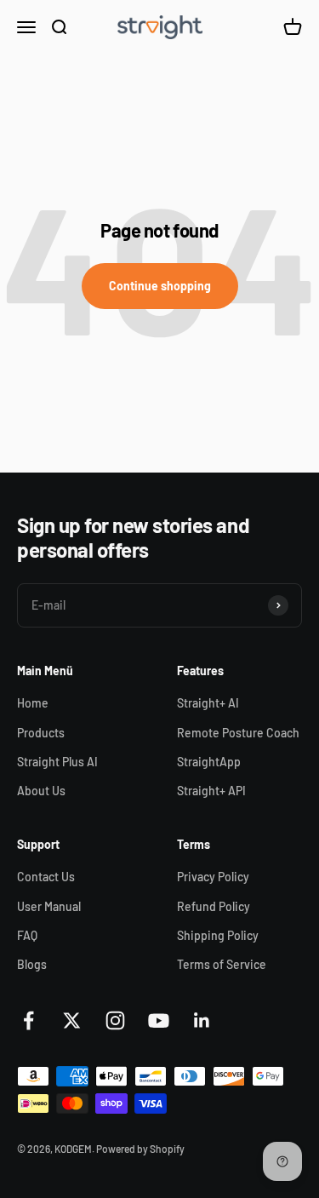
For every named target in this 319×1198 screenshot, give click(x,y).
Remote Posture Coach (238, 732)
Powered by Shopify (140, 1149)
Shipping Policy (218, 935)
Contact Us (46, 876)
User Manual (49, 906)
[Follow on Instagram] (115, 1020)
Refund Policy (213, 906)
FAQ (27, 935)
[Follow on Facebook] (28, 1020)
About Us (41, 790)
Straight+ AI (208, 703)
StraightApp (209, 761)
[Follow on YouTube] (158, 1020)
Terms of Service (221, 964)
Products (41, 732)
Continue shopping (160, 285)
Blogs (32, 964)
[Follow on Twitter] (71, 1020)
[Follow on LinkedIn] (202, 1020)
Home (32, 703)
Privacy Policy (213, 876)
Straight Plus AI (57, 761)
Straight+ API (211, 790)
